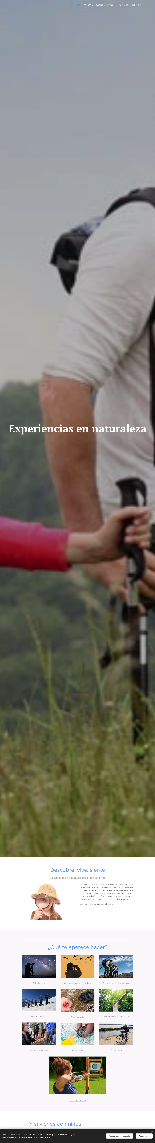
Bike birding (116, 1050)
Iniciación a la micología (39, 1050)
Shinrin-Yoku (124, 1017)
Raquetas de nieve (38, 1016)
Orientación (77, 1050)
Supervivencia (77, 1017)
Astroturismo (39, 983)
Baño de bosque (110, 1017)
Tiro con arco (77, 1100)
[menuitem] (79, 5)
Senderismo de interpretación (116, 983)
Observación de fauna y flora (77, 983)
